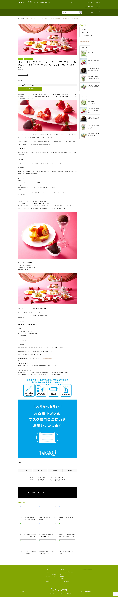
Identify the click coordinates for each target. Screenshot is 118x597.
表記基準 (62, 578)
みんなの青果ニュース (29, 59)
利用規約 (48, 581)
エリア (72, 2)
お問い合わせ (70, 593)
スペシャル (89, 2)
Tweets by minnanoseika (84, 41)
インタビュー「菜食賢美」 (51, 574)
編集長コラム (85, 32)
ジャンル (80, 2)
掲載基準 (62, 576)
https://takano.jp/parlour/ (47, 358)
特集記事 (98, 2)
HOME (46, 593)
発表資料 (20, 59)
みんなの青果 (88, 591)
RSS (23, 591)
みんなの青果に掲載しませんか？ (92, 7)
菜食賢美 (84, 29)
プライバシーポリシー (65, 581)
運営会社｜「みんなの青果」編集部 (57, 593)
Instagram (22, 591)
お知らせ (48, 569)
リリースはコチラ (30, 88)
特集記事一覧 (48, 572)
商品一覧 (62, 569)
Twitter (18, 591)
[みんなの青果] (59, 589)
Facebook (20, 591)
